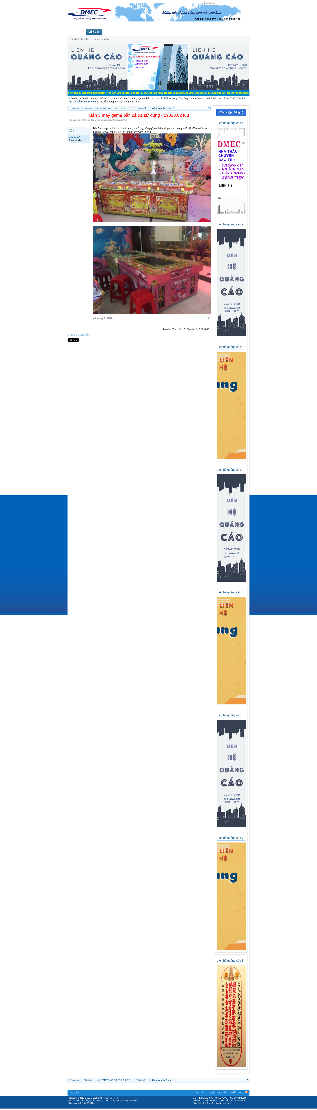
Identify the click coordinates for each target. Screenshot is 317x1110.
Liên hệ (200, 1092)
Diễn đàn (94, 31)
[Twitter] (157, 1107)
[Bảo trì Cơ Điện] (168, 1107)
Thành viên (112, 31)
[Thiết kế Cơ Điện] (162, 1107)
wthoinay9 (115, 120)
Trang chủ (76, 31)
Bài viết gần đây (101, 39)
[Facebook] (150, 1107)
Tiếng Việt (74, 1092)
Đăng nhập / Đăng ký (231, 112)
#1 (209, 318)
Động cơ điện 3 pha (91, 120)
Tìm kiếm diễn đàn (80, 39)
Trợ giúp (209, 1092)
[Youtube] (173, 1107)
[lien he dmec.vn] (97, 88)
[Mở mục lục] (208, 108)
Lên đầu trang (236, 1092)
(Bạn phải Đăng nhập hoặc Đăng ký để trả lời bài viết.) (187, 329)
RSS (246, 1092)
